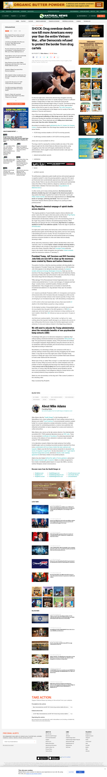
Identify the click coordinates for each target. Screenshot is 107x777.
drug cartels (45, 60)
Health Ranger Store (70, 737)
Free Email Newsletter (51, 737)
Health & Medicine (41, 21)
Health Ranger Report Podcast (73, 739)
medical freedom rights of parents (44, 460)
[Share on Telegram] (44, 57)
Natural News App (70, 741)
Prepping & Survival (67, 21)
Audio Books (30, 11)
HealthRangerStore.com (56, 476)
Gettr (87, 743)
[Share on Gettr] (54, 57)
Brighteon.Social (89, 735)
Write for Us (48, 741)
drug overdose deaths (54, 60)
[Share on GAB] (47, 57)
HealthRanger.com (54, 473)
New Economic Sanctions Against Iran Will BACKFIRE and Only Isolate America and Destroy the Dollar (22, 173)
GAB (87, 749)
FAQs (98, 11)
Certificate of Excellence (50, 436)
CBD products (68, 339)
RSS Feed (68, 747)
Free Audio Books (73, 475)
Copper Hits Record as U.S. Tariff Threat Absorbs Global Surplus (13, 82)
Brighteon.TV (39, 475)
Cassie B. (58, 532)
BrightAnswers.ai (74, 11)
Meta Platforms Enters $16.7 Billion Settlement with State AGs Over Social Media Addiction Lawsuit (15, 64)
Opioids (38, 62)
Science (78, 21)
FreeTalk (87, 745)
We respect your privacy (8, 745)
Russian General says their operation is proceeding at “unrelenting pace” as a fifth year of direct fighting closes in (15, 50)
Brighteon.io (88, 734)
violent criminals (68, 250)
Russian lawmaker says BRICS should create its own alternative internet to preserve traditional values (62, 576)
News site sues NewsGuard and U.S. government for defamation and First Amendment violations (62, 561)
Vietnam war (44, 62)
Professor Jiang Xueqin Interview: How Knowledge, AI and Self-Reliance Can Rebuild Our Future (9, 173)
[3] (48, 313)
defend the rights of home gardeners (56, 458)
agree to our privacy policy (33, 773)
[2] (68, 309)
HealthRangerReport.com (56, 475)
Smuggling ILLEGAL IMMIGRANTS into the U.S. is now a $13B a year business (62, 630)
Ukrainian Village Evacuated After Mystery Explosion (14, 70)
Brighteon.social (39, 476)
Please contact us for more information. (41, 720)
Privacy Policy (49, 749)
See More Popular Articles (15, 103)
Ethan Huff (59, 518)
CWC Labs (67, 434)
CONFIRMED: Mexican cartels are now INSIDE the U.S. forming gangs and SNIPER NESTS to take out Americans (62, 671)
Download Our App (84, 11)
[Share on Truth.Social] (51, 57)
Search (103, 11)
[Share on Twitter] (40, 57)
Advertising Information (51, 745)
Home (3, 11)
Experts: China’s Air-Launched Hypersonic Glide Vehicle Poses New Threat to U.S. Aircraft (14, 96)
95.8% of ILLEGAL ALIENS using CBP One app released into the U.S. (61, 643)
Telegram (88, 737)
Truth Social (88, 741)
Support (47, 739)
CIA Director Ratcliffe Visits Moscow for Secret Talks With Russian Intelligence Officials (14, 43)
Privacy (37, 762)
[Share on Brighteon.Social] (33, 57)
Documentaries (72, 476)
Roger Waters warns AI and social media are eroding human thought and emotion (15, 57)
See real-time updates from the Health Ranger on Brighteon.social (57, 411)
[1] (71, 302)
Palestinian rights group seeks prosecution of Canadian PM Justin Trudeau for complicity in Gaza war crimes (61, 535)
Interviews (23, 11)
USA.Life (87, 751)
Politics (23, 21)
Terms (41, 762)
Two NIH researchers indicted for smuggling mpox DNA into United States (14, 89)
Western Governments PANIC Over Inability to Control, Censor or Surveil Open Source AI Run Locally (22, 148)
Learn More (71, 772)
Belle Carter (59, 505)
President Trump (60, 248)
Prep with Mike (16, 11)
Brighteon (8, 11)
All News (68, 735)
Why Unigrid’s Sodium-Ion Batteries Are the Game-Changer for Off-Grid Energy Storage (15, 76)
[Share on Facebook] (37, 57)
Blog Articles (69, 745)
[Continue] (34, 742)
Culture (31, 21)
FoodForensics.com (74, 473)
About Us (93, 11)
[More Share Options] (58, 57)
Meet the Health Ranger (51, 735)
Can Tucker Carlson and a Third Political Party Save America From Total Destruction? (9, 161)
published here (74, 765)
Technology (87, 21)
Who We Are (48, 734)
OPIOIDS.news (36, 226)
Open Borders (36, 399)
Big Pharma (38, 60)
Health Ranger (39, 25)
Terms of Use (49, 751)
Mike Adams (44, 53)
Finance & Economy (54, 21)
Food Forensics (48, 421)
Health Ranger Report (9, 131)
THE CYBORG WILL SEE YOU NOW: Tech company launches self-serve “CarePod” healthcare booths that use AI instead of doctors (62, 549)
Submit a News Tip (50, 747)
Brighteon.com (39, 473)
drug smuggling (64, 60)
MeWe (87, 747)
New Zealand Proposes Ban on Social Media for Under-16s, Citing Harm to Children (14, 36)
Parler (87, 739)
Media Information (50, 743)
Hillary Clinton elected (38, 197)
